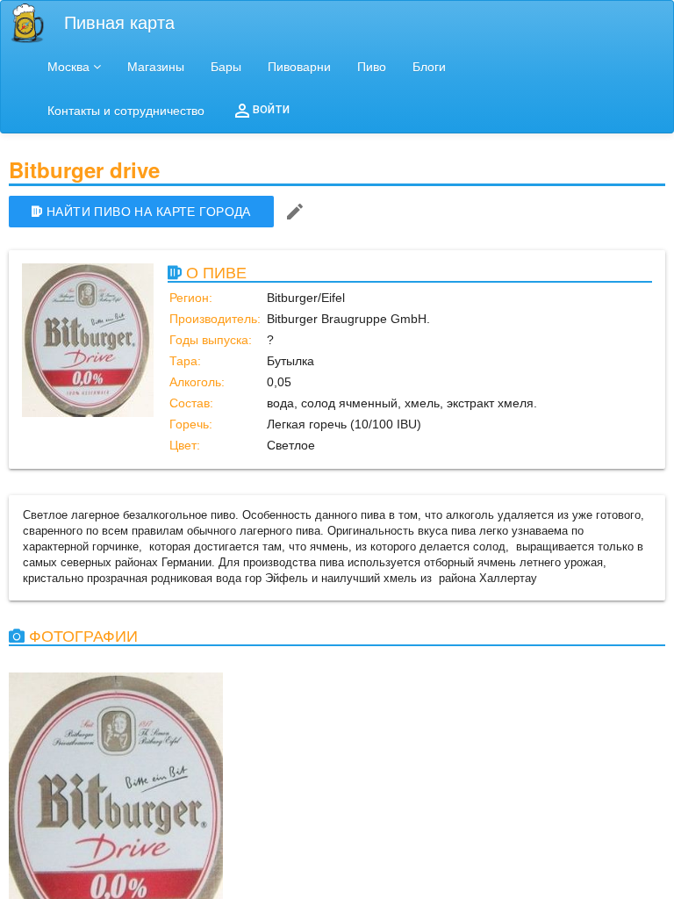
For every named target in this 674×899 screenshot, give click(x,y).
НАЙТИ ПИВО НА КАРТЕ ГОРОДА (149, 212)
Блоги (429, 67)
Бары (226, 67)
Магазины (155, 67)
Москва (68, 67)
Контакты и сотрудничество (125, 111)
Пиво (371, 67)
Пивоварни (299, 67)
